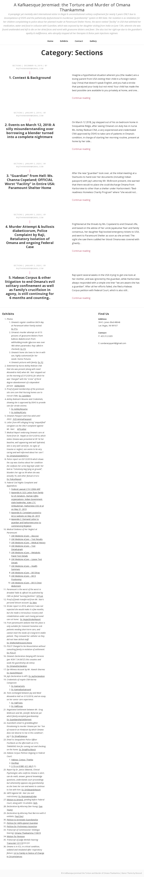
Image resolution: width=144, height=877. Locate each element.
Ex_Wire (33, 602)
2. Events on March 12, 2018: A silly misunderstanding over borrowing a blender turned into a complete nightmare (30, 130)
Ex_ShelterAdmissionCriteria (19, 642)
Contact (79, 41)
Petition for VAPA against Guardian (22, 823)
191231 (26, 843)
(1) (23, 766)
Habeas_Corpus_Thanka (22, 759)
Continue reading (81, 97)
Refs (35, 803)
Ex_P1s (14, 329)
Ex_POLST (11, 652)
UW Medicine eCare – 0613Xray (25, 572)
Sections (16, 65)
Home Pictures (24, 359)
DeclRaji (15, 763)
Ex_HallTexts (17, 702)
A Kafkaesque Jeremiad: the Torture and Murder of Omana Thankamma (72, 7)
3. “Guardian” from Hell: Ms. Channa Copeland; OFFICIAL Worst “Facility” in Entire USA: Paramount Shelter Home (30, 181)
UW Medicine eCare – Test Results (27, 539)
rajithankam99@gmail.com (29, 68)
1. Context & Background (30, 77)
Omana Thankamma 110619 (28, 833)
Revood (139, 873)
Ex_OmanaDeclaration (17, 666)
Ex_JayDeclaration (37, 676)
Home (50, 41)
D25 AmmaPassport (22, 419)
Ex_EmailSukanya (19, 736)
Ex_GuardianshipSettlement (19, 719)
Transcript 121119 (15, 843)
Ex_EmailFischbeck (27, 749)
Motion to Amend (15, 799)
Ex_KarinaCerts (18, 686)
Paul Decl (19, 816)
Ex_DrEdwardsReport (31, 789)
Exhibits (64, 41)
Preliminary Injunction (27, 826)
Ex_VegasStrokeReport (30, 619)
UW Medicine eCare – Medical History (28, 542)
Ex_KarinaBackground (21, 689)
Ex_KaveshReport (14, 672)
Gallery (93, 41)
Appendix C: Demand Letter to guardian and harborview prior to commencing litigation (26, 522)
